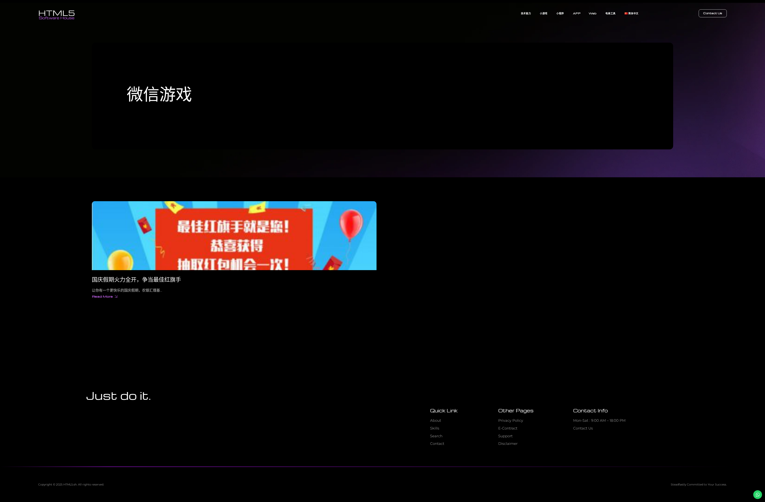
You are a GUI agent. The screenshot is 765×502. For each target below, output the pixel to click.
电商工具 (610, 13)
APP (577, 13)
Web (593, 13)
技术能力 (526, 13)
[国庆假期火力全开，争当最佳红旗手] (234, 235)
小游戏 (543, 13)
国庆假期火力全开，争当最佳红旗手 (136, 279)
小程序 (560, 13)
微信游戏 (159, 93)
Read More (102, 296)
